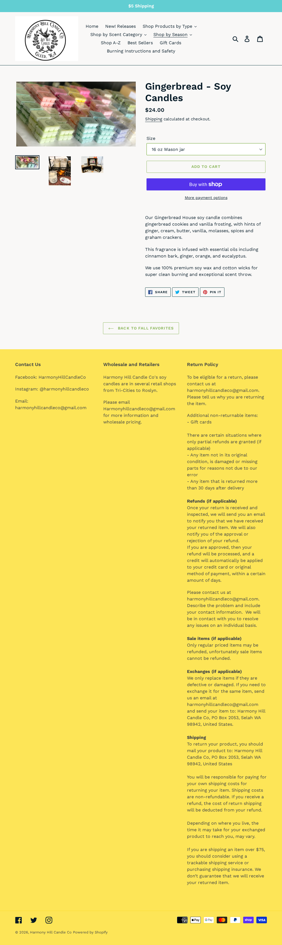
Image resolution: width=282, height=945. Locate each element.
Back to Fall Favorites (145, 328)
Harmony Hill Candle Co (51, 932)
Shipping (153, 119)
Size (151, 138)
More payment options (206, 197)
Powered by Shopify (90, 932)
